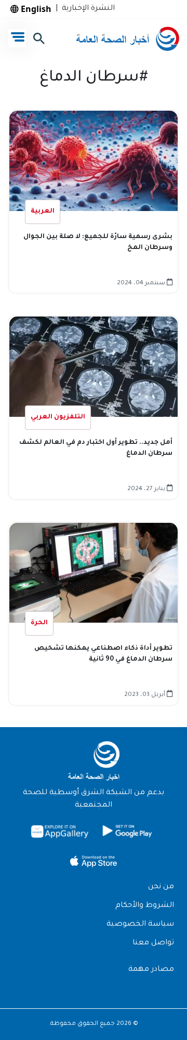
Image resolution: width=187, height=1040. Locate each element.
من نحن (161, 887)
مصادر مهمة (151, 970)
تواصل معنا (153, 943)
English (35, 9)
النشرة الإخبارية (86, 9)
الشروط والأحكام (144, 906)
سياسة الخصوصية (140, 924)
